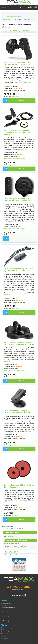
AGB (2, 630)
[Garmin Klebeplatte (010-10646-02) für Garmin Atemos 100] (19, 469)
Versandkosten (15, 96)
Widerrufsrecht (5, 632)
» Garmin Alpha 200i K (10, 552)
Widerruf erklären (6, 604)
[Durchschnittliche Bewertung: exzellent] (18, 88)
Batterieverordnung (6, 628)
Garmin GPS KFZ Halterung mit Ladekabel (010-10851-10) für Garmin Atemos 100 (18, 132)
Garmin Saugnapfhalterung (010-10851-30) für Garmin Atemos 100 (17, 63)
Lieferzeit (3, 619)
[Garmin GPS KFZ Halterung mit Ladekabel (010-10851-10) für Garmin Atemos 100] (19, 118)
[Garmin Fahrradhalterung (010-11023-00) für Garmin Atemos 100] (19, 256)
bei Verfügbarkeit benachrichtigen (15, 158)
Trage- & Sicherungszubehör (15, 547)
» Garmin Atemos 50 (10, 555)
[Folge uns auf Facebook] (19, 595)
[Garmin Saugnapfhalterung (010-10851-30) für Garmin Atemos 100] (19, 48)
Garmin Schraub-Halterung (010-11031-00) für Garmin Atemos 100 (17, 412)
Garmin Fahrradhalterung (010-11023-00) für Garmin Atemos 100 (19, 270)
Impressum (4, 638)
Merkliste (3, 606)
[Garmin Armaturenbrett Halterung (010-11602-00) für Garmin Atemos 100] (19, 330)
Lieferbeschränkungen (7, 617)
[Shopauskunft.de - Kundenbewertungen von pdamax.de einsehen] (19, 564)
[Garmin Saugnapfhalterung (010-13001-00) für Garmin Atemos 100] (19, 186)
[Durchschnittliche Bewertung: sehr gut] (19, 154)
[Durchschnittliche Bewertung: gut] (18, 436)
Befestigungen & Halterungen (22, 19)
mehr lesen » (28, 82)
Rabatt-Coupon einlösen (8, 607)
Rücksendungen (5, 621)
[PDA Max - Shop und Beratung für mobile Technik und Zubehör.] (3, 14)
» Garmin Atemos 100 (11, 532)
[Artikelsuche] (25, 7)
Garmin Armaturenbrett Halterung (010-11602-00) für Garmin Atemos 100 (19, 343)
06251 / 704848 (20, 587)
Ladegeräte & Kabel (11, 543)
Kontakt (3, 636)
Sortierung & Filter (19, 30)
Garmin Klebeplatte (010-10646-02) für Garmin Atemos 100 (19, 486)
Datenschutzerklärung (7, 634)
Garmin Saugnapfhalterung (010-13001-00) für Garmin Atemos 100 (17, 200)
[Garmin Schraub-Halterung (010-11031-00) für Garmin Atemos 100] (19, 398)
